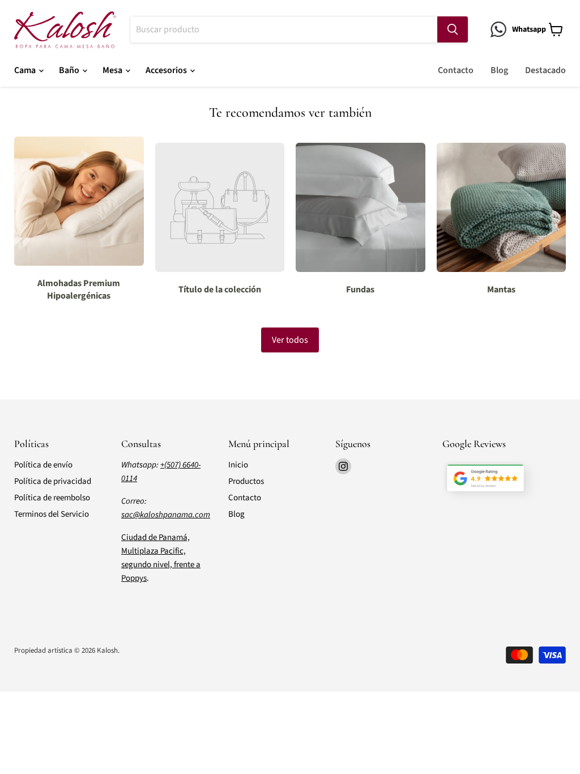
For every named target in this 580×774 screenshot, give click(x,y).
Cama (25, 70)
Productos (246, 481)
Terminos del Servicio (51, 514)
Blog (499, 70)
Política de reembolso (52, 498)
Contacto (456, 70)
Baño (70, 70)
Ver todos (290, 340)
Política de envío (43, 465)
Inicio (238, 465)
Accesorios (167, 70)
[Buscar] (452, 29)
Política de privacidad (52, 481)
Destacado (545, 70)
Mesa (113, 70)
